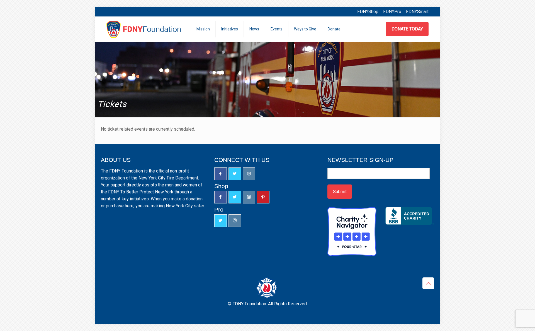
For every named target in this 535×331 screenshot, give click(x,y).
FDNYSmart (417, 11)
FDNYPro (392, 11)
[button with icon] (220, 173)
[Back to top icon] (428, 283)
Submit (340, 191)
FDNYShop (367, 11)
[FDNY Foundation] (144, 29)
